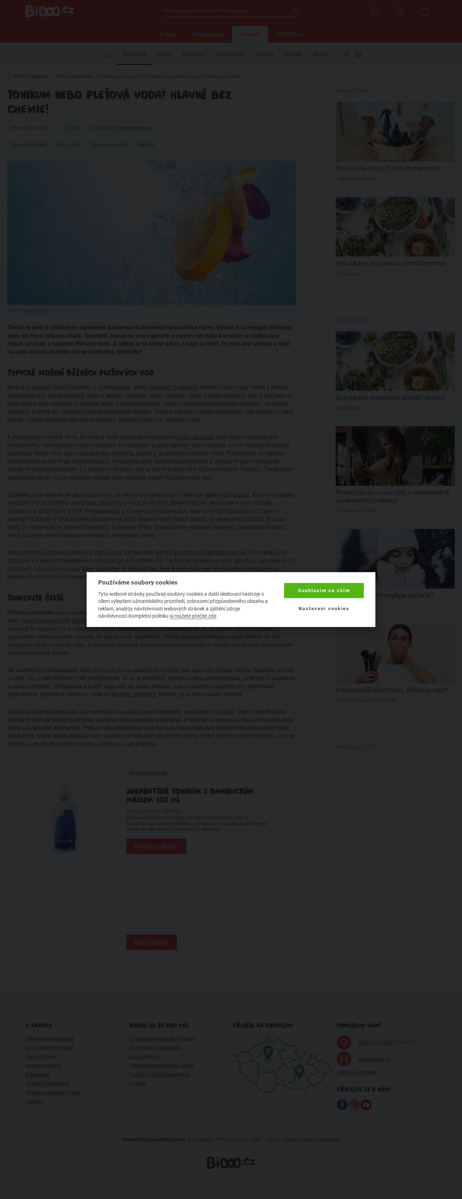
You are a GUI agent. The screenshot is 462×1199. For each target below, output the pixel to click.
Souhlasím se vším (324, 590)
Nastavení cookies (323, 608)
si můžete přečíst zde (193, 616)
